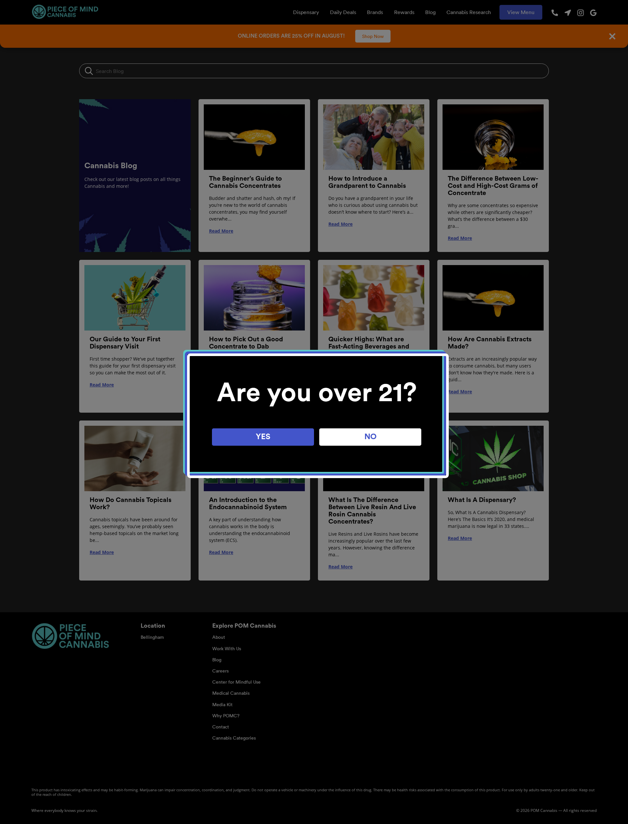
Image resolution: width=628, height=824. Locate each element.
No (370, 437)
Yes (263, 437)
